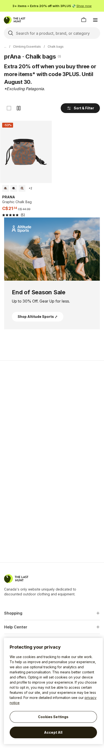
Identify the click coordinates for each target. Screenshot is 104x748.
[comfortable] (18, 108)
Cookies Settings (53, 717)
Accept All (53, 732)
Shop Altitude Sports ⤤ (38, 316)
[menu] (95, 20)
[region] (53, 691)
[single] (9, 108)
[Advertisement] (52, 398)
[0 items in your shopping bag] (84, 20)
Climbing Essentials (27, 46)
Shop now (84, 6)
